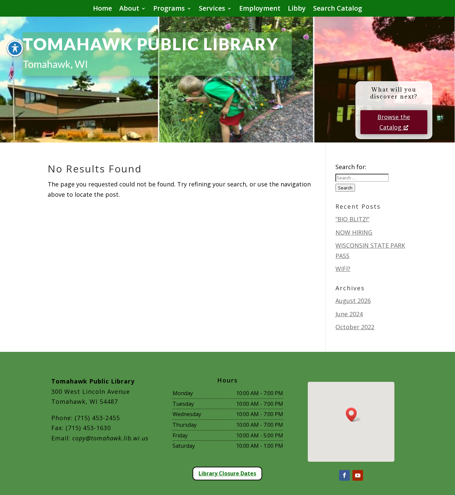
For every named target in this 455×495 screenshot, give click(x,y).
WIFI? (342, 269)
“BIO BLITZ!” (352, 219)
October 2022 (354, 327)
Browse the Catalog (393, 122)
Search (345, 188)
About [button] (129, 9)
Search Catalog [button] (337, 9)
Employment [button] (259, 9)
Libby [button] (297, 9)
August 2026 (353, 301)
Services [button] (212, 9)
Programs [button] (169, 9)
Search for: (350, 167)
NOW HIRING (353, 232)
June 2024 (349, 314)
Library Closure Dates (227, 473)
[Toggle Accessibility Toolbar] (15, 48)
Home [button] (102, 9)
